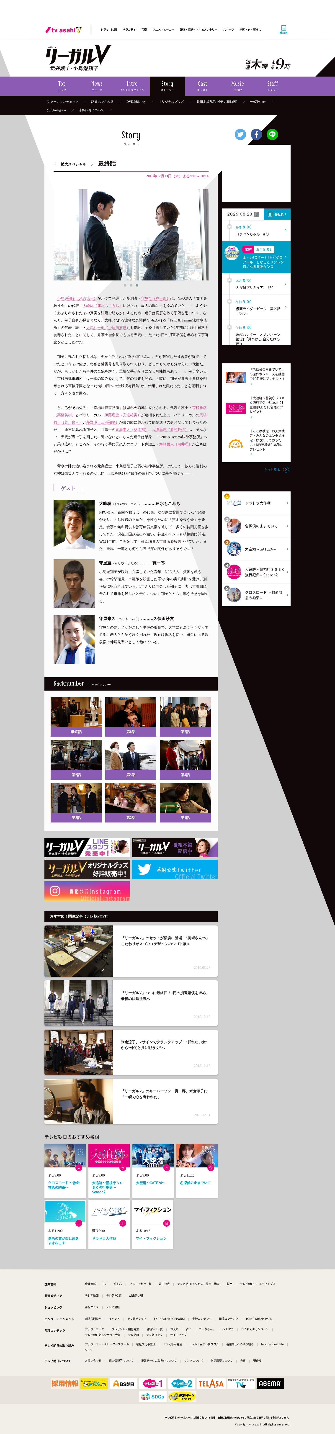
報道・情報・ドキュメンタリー (198, 29)
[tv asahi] (64, 29)
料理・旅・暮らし (250, 29)
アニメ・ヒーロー (163, 29)
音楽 (144, 29)
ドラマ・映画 (108, 29)
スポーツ (228, 29)
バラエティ (129, 29)
